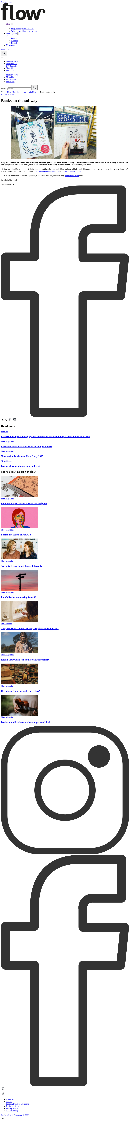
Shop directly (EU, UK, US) (22, 29)
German (14, 40)
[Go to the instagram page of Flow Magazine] (65, 854)
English (14, 43)
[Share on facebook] (65, 416)
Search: (4, 89)
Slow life (4, 431)
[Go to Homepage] (23, 19)
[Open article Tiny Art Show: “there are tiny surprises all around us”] (19, 621)
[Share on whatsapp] (6, 421)
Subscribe (5, 49)
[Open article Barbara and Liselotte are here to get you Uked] (19, 715)
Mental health (6, 461)
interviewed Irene (72, 176)
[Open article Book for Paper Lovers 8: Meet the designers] (19, 496)
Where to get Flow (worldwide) (24, 31)
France (14, 38)
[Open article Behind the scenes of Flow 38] (19, 527)
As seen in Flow (29, 92)
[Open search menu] (4, 53)
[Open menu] (2, 57)
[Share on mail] (15, 421)
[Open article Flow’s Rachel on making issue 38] (19, 590)
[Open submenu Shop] (12, 24)
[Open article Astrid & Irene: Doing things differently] (19, 559)
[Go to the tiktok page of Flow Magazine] (3, 1095)
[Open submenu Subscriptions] (18, 33)
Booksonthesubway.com (71, 171)
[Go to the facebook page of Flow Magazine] (65, 1085)
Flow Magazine (13, 92)
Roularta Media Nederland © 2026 (15, 1115)
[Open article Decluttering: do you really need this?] (19, 684)
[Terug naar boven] (3, 1120)
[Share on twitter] (3, 421)
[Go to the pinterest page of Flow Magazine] (3, 1090)
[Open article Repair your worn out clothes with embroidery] (19, 652)
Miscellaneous (6, 623)
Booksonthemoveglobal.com (47, 171)
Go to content (6, 2)
